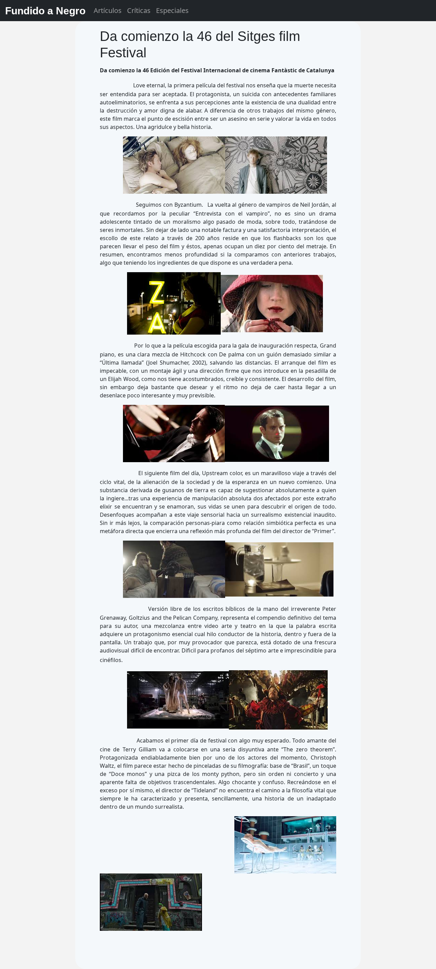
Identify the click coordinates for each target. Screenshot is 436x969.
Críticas (139, 10)
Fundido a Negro (45, 10)
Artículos (108, 10)
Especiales (172, 10)
